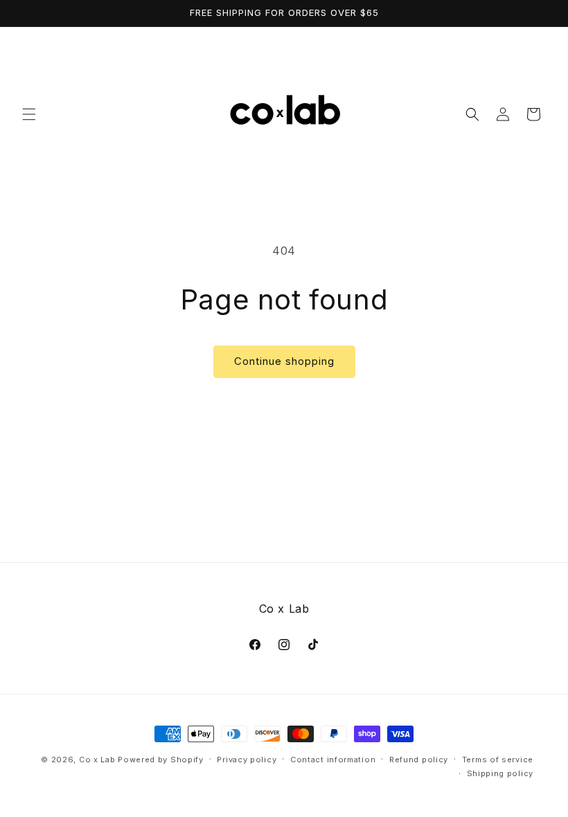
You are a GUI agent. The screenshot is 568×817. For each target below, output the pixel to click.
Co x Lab (97, 759)
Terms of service (497, 759)
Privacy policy (246, 759)
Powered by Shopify (161, 759)
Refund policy (418, 759)
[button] (29, 114)
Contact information (332, 759)
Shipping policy (500, 773)
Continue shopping (284, 361)
